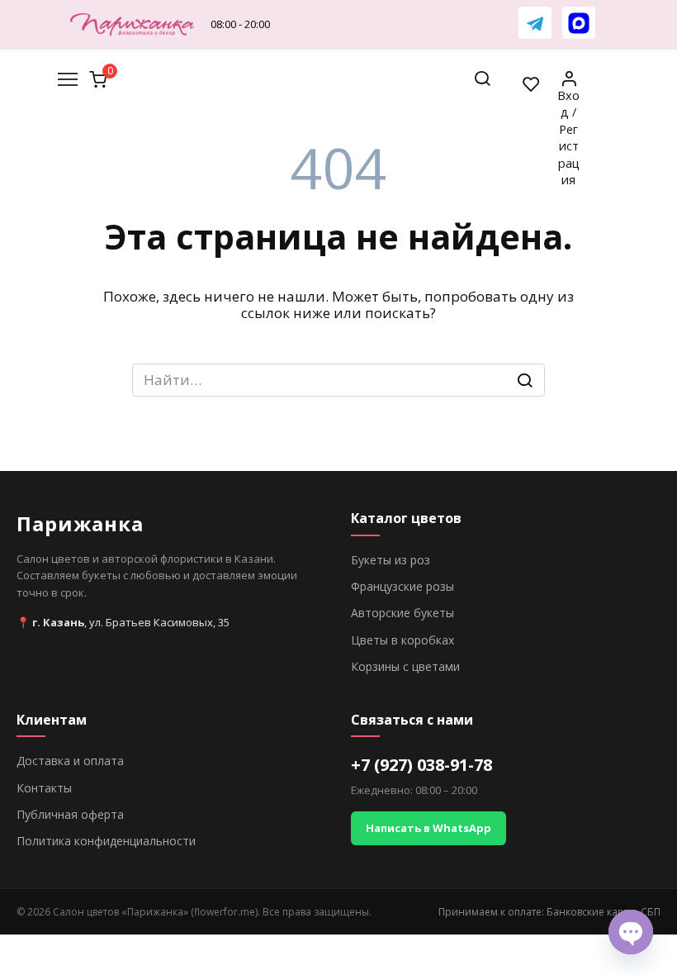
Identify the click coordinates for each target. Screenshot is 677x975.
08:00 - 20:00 (240, 24)
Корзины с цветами (405, 666)
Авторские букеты (402, 613)
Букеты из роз (390, 560)
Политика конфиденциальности (106, 841)
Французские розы (402, 586)
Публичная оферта (70, 814)
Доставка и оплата (70, 760)
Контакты (44, 788)
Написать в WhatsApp (428, 827)
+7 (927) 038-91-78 (421, 765)
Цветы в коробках (402, 640)
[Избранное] (532, 84)
